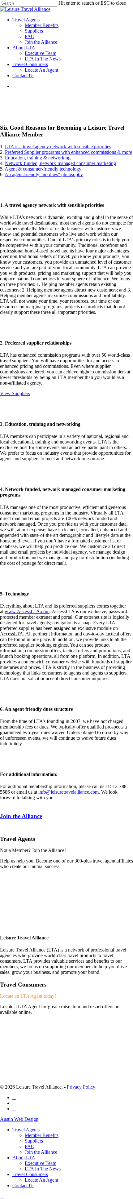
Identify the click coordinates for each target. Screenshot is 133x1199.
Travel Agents (26, 1129)
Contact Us (23, 1185)
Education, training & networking (38, 157)
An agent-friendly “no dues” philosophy (44, 174)
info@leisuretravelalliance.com (68, 792)
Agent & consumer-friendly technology (43, 169)
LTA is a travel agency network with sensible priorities (58, 146)
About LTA (23, 1157)
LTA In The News (43, 1168)
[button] (15, 393)
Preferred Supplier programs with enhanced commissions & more (68, 152)
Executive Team (40, 1163)
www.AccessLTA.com (27, 611)
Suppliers (34, 1140)
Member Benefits (41, 1135)
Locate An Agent (41, 1180)
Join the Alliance (41, 1152)
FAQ (30, 1146)
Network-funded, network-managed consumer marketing (60, 163)
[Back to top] (2, 1196)
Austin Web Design (19, 1119)
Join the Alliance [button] (21, 816)
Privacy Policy (81, 1087)
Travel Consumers (30, 1174)
